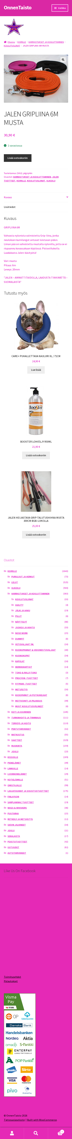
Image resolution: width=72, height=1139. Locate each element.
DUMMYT (19, 638)
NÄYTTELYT (21, 621)
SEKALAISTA (14, 836)
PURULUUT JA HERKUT (23, 576)
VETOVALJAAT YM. (24, 644)
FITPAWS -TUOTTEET (26, 683)
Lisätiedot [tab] (10, 207)
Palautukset (11, 981)
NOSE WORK (21, 633)
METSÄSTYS (21, 689)
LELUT (14, 582)
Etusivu (11, 42)
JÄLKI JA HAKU (22, 610)
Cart (55, 1130)
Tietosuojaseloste (14, 1119)
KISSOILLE (13, 757)
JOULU (14, 751)
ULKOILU (50, 180)
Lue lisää (36, 369)
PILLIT (18, 616)
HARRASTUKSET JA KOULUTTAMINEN (46, 42)
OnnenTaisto (17, 7)
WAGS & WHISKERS (17, 807)
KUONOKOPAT (22, 655)
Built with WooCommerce (42, 1119)
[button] (63, 59)
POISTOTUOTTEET (17, 841)
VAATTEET (16, 740)
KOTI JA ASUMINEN (21, 711)
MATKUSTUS (17, 734)
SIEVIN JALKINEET (17, 824)
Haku (36, 1133)
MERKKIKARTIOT (23, 666)
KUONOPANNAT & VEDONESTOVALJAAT (35, 649)
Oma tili (12, 1133)
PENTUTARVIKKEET (21, 728)
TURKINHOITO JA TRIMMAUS (26, 717)
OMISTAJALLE (15, 785)
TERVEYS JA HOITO (21, 723)
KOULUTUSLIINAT (12, 45)
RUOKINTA (16, 745)
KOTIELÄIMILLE (15, 779)
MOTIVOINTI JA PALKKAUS (28, 700)
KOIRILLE (21, 42)
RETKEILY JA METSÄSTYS (20, 819)
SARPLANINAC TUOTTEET (21, 802)
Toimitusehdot (12, 976)
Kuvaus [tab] (8, 197)
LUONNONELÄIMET (17, 773)
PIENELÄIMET (14, 762)
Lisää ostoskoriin (18, 158)
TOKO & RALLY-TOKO (26, 672)
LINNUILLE (13, 768)
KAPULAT (20, 661)
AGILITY (19, 604)
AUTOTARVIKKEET (17, 852)
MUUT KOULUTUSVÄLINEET (29, 706)
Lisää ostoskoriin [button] (36, 455)
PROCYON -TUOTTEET (26, 678)
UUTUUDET (13, 847)
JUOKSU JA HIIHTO (25, 627)
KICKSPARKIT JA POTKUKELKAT (31, 695)
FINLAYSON (13, 796)
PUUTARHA (13, 813)
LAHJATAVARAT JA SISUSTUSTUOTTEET (28, 790)
